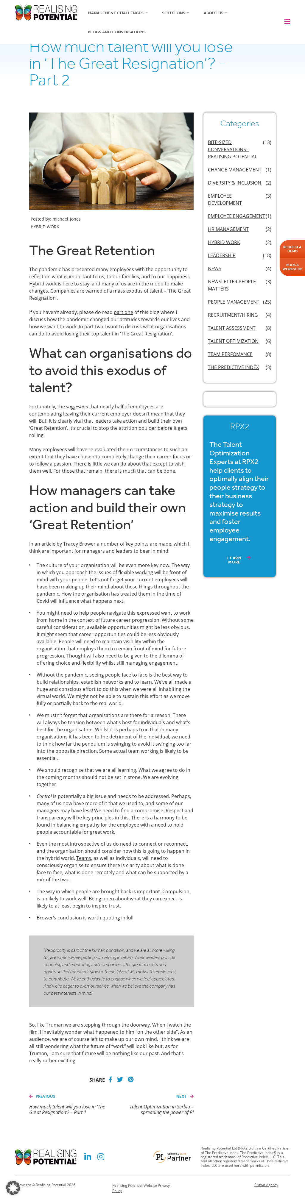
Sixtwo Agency (266, 1185)
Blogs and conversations (117, 32)
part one (123, 312)
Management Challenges (116, 12)
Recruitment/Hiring (233, 315)
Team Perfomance (230, 354)
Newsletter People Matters (232, 285)
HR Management (228, 229)
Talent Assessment (232, 328)
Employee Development (225, 199)
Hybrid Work (224, 242)
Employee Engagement (236, 216)
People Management (233, 302)
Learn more (234, 560)
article (48, 544)
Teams (83, 858)
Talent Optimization (233, 341)
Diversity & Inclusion (234, 182)
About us (213, 12)
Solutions (173, 12)
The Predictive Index (233, 367)
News (214, 268)
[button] (286, 22)
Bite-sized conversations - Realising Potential (232, 149)
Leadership (222, 255)
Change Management (235, 169)
